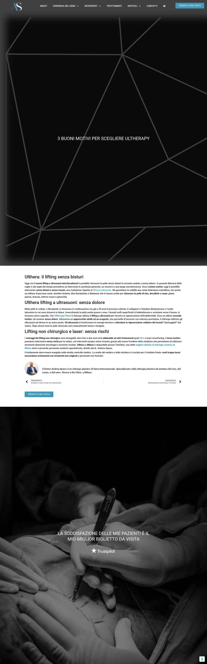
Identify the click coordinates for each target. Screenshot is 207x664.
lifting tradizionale (102, 290)
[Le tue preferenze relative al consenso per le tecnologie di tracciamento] (202, 659)
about (43, 6)
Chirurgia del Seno (64, 6)
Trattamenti (114, 6)
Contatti (152, 6)
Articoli (132, 6)
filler (142, 338)
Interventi (91, 6)
